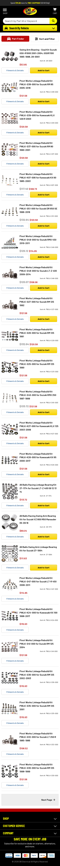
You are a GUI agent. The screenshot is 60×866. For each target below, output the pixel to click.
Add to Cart (43, 70)
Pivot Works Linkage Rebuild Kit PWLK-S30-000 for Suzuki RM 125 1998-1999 (37, 768)
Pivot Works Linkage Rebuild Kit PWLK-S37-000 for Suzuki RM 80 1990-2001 (36, 146)
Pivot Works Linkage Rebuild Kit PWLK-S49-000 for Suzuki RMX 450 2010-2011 (38, 239)
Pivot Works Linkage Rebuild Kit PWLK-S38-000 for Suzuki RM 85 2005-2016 (36, 84)
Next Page (46, 799)
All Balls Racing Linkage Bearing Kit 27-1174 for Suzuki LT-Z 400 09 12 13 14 (38, 488)
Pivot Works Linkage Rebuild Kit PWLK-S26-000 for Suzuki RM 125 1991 (37, 333)
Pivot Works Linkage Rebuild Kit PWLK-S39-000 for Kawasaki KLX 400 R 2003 (37, 115)
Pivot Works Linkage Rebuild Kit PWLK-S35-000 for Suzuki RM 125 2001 (37, 706)
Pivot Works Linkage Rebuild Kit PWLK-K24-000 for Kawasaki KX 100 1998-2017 (38, 612)
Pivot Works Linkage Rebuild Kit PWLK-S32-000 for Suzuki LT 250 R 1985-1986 (38, 737)
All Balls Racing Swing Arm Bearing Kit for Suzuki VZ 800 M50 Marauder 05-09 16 (38, 519)
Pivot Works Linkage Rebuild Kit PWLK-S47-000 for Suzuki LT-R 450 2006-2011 (38, 581)
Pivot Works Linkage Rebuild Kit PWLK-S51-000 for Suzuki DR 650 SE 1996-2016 (38, 208)
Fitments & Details (15, 70)
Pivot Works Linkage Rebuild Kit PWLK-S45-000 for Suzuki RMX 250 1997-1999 (38, 395)
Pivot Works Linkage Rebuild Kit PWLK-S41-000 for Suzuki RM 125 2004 (37, 644)
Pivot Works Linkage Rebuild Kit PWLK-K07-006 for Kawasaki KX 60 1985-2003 (38, 177)
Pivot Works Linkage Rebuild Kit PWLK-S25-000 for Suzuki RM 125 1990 (37, 364)
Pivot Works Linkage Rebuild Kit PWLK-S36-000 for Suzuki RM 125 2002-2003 (37, 675)
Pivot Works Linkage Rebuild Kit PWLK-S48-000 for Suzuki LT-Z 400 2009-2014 (38, 271)
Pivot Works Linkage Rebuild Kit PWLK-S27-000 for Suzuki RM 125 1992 (37, 302)
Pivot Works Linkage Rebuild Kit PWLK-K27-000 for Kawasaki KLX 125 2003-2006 (39, 426)
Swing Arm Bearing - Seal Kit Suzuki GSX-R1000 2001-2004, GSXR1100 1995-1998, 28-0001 (38, 53)
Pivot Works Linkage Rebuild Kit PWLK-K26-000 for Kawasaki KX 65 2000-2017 (38, 457)
